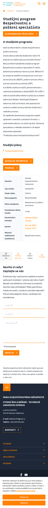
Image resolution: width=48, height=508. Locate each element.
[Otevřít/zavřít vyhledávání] (39, 4)
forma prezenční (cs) (14, 150)
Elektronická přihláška (19, 34)
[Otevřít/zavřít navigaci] (44, 4)
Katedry (7, 463)
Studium (10, 11)
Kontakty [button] (10, 430)
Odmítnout (24, 503)
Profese (9, 168)
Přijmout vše (24, 497)
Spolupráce (9, 457)
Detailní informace (16, 161)
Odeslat (9, 352)
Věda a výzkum (10, 450)
